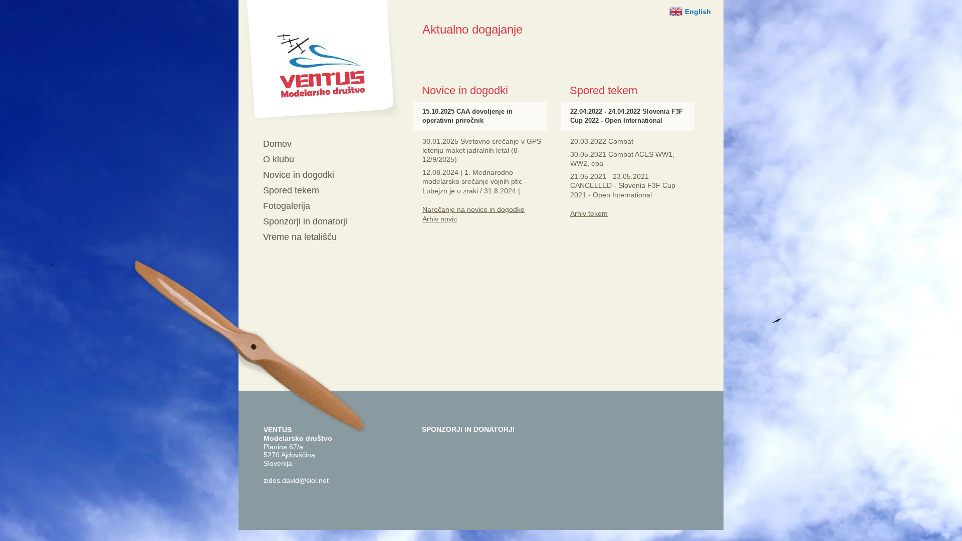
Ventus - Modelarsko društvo (321, 61)
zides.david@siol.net (296, 480)
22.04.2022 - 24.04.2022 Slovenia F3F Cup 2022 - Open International (626, 116)
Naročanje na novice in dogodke (473, 209)
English (698, 12)
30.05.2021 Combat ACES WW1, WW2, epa (622, 158)
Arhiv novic (439, 219)
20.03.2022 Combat (601, 141)
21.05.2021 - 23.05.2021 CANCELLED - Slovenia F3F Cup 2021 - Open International (622, 185)
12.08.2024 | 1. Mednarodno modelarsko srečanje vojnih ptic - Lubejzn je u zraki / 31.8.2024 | (474, 181)
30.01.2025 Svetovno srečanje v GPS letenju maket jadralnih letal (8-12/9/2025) (481, 150)
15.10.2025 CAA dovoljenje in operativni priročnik (467, 116)
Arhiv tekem (589, 213)
